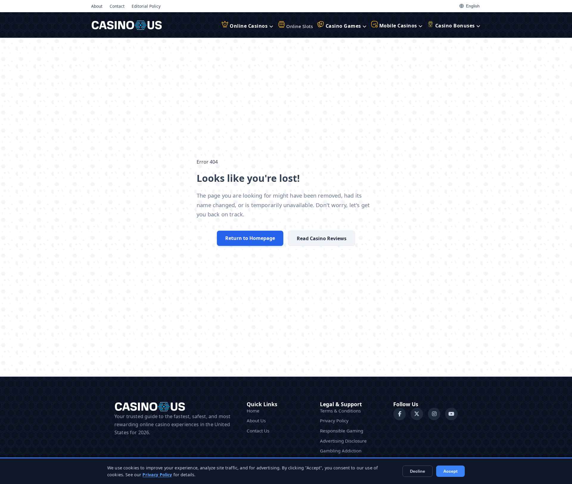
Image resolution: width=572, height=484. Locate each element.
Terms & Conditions (340, 411)
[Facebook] (399, 414)
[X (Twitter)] (417, 414)
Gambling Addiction (340, 451)
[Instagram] (434, 414)
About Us (256, 421)
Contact (117, 6)
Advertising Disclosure (343, 441)
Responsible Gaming (341, 431)
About (96, 6)
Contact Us (258, 431)
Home (253, 411)
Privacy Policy (334, 421)
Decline (417, 471)
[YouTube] (451, 414)
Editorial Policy (146, 6)
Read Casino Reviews (321, 238)
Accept (450, 471)
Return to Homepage (250, 238)
